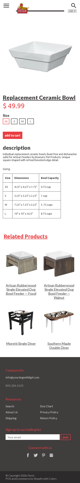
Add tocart (12, 135)
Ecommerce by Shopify (29, 478)
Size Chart (46, 406)
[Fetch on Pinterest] (43, 457)
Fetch (31, 475)
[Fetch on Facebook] (28, 457)
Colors (53, 478)
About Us (12, 412)
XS (6, 121)
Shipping (11, 418)
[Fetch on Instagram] (51, 457)
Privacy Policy (49, 412)
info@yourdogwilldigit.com (22, 377)
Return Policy (48, 418)
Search (10, 406)
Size (6, 115)
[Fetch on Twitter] (36, 457)
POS (8, 478)
